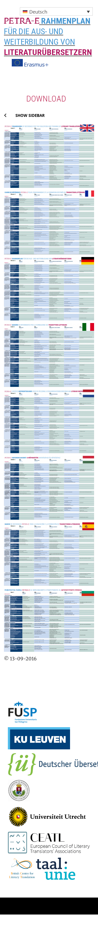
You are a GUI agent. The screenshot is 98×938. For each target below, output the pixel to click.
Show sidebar (30, 115)
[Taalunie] (55, 868)
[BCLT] (22, 868)
